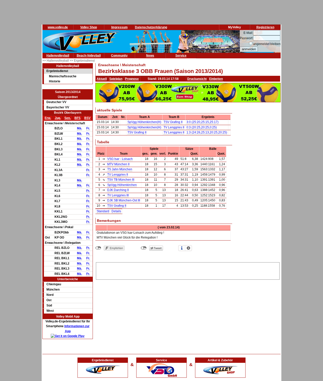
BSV (87, 118)
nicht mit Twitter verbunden (144, 248)
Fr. (88, 128)
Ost (48, 300)
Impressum (119, 27)
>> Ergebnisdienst (82, 60)
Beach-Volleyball (89, 55)
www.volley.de (58, 27)
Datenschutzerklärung (151, 27)
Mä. (79, 128)
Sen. (67, 118)
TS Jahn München (119, 169)
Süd (49, 305)
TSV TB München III (120, 179)
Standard (103, 211)
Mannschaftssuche (62, 76)
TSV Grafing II (173, 122)
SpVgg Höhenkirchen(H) (144, 122)
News (150, 55)
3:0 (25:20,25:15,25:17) (202, 122)
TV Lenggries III (118, 195)
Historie (54, 81)
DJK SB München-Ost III (123, 200)
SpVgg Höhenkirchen (122, 185)
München (53, 289)
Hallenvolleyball (57, 55)
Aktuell (102, 79)
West (50, 311)
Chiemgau (53, 284)
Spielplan (115, 79)
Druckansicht (197, 79)
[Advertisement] (188, 270)
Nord (49, 295)
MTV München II (118, 164)
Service (180, 55)
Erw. (48, 118)
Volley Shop (88, 27)
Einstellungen (188, 248)
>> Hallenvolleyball (56, 60)
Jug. (58, 118)
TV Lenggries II (174, 127)
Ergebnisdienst (57, 71)
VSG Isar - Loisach (120, 159)
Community (119, 55)
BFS (77, 118)
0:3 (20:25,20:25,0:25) (201, 127)
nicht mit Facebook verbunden (98, 248)
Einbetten (216, 79)
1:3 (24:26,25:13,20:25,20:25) (206, 132)
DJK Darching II (118, 190)
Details (116, 211)
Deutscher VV (56, 102)
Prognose (132, 79)
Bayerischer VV (57, 107)
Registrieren (265, 27)
